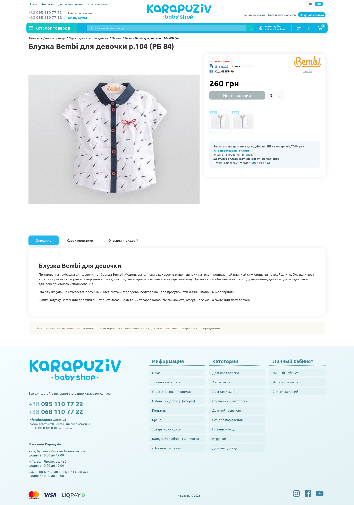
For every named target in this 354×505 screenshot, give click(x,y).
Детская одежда (224, 448)
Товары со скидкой (166, 429)
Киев (72, 17)
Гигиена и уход (223, 429)
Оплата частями (97, 4)
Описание (43, 240)
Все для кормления (227, 420)
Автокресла (221, 382)
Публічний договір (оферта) (173, 401)
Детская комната (225, 391)
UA (310, 4)
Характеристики (80, 240)
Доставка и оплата (70, 4)
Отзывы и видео (123, 240)
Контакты (47, 4)
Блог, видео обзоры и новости (175, 438)
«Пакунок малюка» (166, 448)
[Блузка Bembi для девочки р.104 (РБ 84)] (114, 139)
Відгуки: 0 (221, 66)
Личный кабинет (285, 372)
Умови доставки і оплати (231, 150)
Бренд (157, 420)
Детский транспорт (226, 410)
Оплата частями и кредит (171, 391)
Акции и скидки (254, 15)
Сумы (82, 17)
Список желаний (285, 391)
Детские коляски (225, 372)
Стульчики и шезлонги (230, 401)
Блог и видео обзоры (282, 15)
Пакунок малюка (312, 15)
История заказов (285, 382)
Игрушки (219, 438)
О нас (33, 4)
